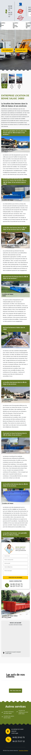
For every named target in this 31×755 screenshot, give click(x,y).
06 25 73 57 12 (10, 14)
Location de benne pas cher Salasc (9, 712)
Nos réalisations (7, 50)
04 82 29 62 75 (10, 8)
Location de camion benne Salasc (9, 717)
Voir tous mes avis (15, 690)
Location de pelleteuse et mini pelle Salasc (23, 712)
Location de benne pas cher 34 (15, 25)
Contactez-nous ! (21, 50)
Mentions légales (23, 750)
